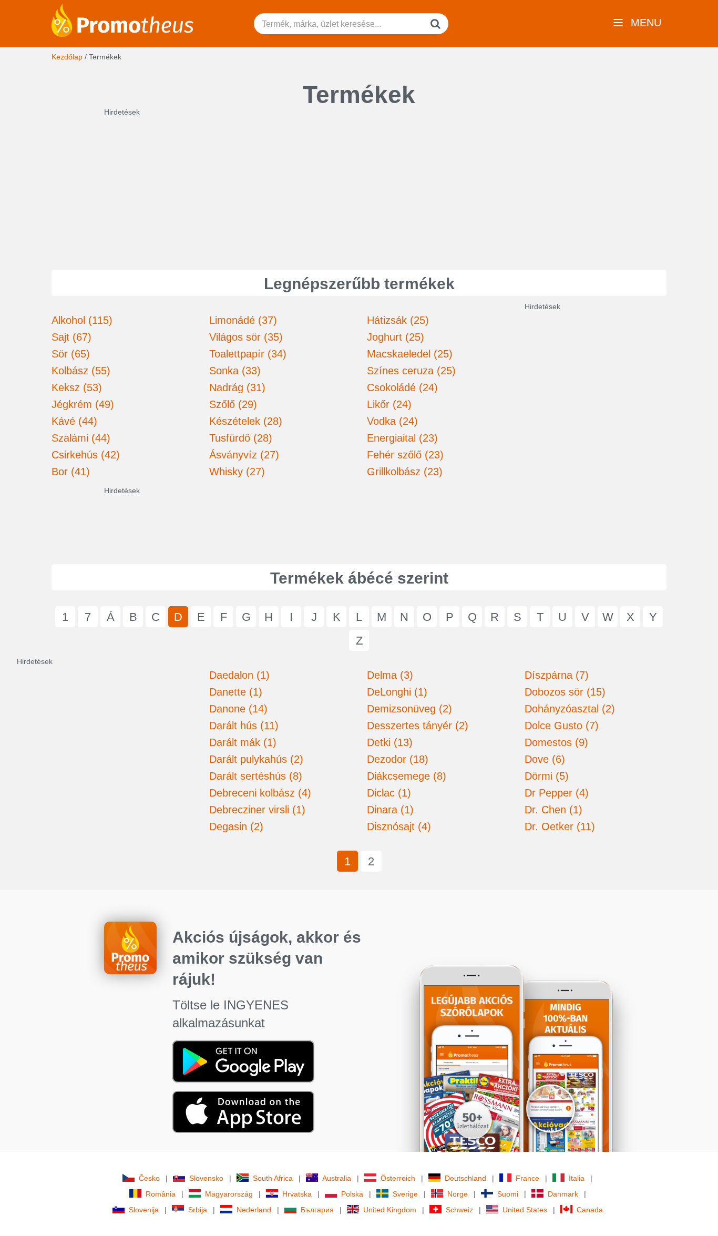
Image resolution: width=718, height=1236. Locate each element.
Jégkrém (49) (83, 404)
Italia (576, 1178)
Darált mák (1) (242, 742)
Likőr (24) (389, 404)
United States (524, 1210)
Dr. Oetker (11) (560, 826)
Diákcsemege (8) (406, 776)
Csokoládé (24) (402, 387)
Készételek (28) (245, 421)
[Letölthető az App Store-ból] (243, 1111)
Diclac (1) (389, 793)
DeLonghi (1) (397, 692)
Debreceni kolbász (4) (260, 793)
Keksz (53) (77, 387)
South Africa (273, 1178)
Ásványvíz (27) (244, 455)
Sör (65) (71, 354)
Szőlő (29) (233, 404)
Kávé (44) (74, 421)
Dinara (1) (390, 809)
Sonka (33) (235, 370)
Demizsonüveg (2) (409, 708)
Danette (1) (235, 692)
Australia (336, 1178)
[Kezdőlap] (122, 19)
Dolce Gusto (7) (562, 725)
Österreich (398, 1178)
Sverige (405, 1194)
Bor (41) (71, 471)
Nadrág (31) (237, 387)
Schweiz (459, 1210)
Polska (352, 1194)
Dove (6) (545, 759)
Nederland (254, 1210)
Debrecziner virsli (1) (257, 809)
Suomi (507, 1194)
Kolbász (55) (81, 370)
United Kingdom (389, 1210)
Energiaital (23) (402, 438)
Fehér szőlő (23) (405, 455)
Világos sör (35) (246, 337)
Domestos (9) (556, 742)
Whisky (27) (237, 471)
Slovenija (144, 1210)
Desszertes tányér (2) (417, 725)
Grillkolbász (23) (405, 471)
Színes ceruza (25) (411, 370)
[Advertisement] (359, 183)
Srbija (197, 1210)
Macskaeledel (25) (410, 354)
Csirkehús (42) (86, 455)
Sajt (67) (71, 337)
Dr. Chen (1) (553, 809)
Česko (149, 1178)
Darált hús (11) (244, 725)
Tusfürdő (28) (240, 438)
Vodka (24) (392, 421)
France (527, 1178)
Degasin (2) (236, 826)
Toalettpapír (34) (247, 354)
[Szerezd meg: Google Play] (243, 1061)
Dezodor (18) (397, 759)
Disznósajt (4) (399, 826)
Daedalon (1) (239, 675)
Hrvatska (297, 1194)
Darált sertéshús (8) (255, 776)
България (317, 1210)
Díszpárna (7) (557, 675)
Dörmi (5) (547, 776)
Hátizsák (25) (398, 320)
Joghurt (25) (395, 337)
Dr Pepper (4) (557, 793)
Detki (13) (390, 742)
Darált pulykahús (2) (256, 759)
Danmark (563, 1194)
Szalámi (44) (81, 438)
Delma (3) (390, 675)
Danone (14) (238, 708)
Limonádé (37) (243, 320)
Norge (457, 1194)
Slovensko (206, 1178)
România (161, 1194)
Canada (590, 1210)
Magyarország (229, 1194)
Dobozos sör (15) (565, 692)
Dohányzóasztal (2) (570, 708)
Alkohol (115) (82, 320)
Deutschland (465, 1178)
